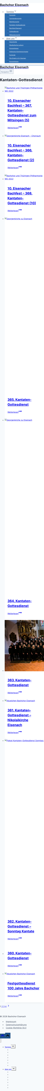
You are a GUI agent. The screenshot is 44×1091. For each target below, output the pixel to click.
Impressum (11, 1021)
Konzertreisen (14, 48)
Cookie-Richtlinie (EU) (16, 1028)
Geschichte (13, 42)
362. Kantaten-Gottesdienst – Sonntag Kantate (21, 926)
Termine (8, 1047)
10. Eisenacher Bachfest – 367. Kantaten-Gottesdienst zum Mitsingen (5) (22, 110)
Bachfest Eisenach (15, 28)
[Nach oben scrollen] (2, 1036)
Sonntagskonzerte (15, 18)
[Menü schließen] (0, 1041)
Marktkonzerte (14, 22)
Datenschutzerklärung (16, 1025)
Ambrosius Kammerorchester (18, 51)
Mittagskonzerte (14, 35)
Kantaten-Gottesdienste (17, 25)
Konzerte (12, 15)
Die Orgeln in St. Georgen (17, 58)
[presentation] (24, 89)
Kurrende (12, 55)
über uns (8, 1069)
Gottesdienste (14, 31)
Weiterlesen (15, 128)
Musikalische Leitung (16, 45)
